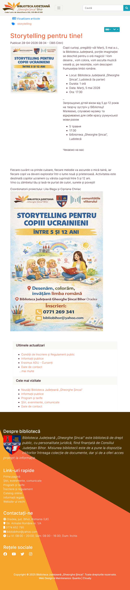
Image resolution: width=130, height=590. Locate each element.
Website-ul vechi (14, 501)
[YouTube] (14, 554)
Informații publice (32, 358)
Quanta (76, 578)
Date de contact (31, 367)
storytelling (24, 23)
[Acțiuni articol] (116, 29)
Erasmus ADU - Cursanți (37, 362)
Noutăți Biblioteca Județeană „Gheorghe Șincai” (51, 389)
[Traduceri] (108, 29)
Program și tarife (31, 398)
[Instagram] (30, 554)
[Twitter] (22, 554)
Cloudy (87, 578)
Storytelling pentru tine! (46, 36)
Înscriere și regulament (18, 489)
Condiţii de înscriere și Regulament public (48, 354)
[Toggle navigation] (59, 8)
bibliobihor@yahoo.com (22, 531)
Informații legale (13, 497)
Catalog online (12, 493)
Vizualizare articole (28, 18)
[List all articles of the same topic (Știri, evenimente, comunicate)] (35, 69)
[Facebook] (5, 554)
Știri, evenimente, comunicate (40, 402)
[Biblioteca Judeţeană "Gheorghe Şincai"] (26, 7)
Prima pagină (11, 476)
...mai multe (26, 371)
